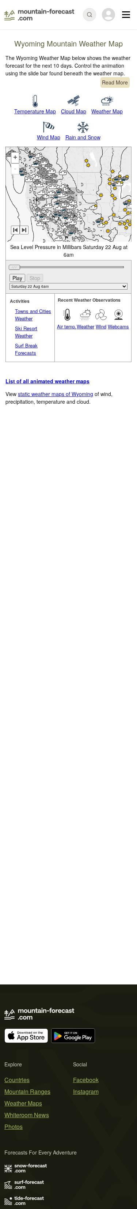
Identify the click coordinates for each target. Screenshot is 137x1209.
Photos (13, 1126)
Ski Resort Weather (26, 332)
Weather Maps (23, 1103)
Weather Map (107, 111)
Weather (85, 326)
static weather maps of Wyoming (55, 394)
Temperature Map (35, 111)
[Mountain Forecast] (39, 14)
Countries (17, 1080)
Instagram (86, 1091)
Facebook (86, 1080)
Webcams (118, 326)
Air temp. (66, 326)
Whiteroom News (26, 1115)
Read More (115, 82)
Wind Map (48, 137)
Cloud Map (73, 111)
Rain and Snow (82, 137)
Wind (101, 326)
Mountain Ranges (27, 1091)
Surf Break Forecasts (26, 349)
